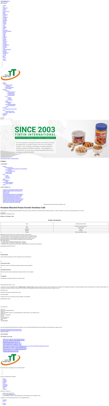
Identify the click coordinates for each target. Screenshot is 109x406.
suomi (4, 38)
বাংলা (4, 28)
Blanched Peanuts (11, 91)
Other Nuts (10, 99)
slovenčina (5, 41)
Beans (9, 103)
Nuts (6, 96)
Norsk (4, 33)
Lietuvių (4, 50)
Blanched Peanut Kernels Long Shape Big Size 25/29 (11, 330)
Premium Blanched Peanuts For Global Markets (17, 168)
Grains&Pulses (8, 102)
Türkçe (4, 8)
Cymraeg (5, 19)
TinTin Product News (10, 111)
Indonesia (5, 36)
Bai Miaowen (5, 52)
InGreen (4, 107)
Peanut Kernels (11, 93)
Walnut (9, 97)
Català (4, 34)
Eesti (4, 48)
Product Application (9, 87)
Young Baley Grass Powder (11, 108)
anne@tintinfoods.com (10, 394)
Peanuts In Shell (11, 94)
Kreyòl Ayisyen (6, 11)
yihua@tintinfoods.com (5, 1)
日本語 (4, 54)
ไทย (4, 25)
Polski (4, 13)
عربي (4, 58)
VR (3, 115)
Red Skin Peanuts (11, 171)
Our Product (8, 86)
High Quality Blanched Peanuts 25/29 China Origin (11, 329)
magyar (4, 57)
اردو (4, 6)
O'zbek (4, 42)
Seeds (7, 100)
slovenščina (5, 17)
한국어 (4, 10)
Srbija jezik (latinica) (7, 31)
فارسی (4, 55)
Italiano (4, 21)
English (4, 5)
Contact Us (5, 113)
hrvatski (4, 32)
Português (5, 20)
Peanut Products (11, 95)
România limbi (6, 44)
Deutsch (4, 60)
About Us (5, 83)
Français (4, 22)
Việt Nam (5, 43)
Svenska (4, 39)
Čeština (4, 27)
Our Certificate (8, 88)
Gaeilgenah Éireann (7, 49)
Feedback (5, 114)
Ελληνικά (5, 47)
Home (4, 82)
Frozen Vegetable (11, 105)
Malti (4, 12)
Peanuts (7, 90)
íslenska (4, 26)
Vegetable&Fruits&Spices (11, 104)
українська (5, 7)
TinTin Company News (10, 112)
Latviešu (4, 18)
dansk (4, 35)
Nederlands (5, 14)
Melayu (4, 40)
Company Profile (9, 85)
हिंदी (4, 56)
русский (5, 46)
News (4, 110)
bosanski (4, 51)
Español (4, 23)
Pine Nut (10, 98)
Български (5, 30)
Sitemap (4, 388)
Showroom (5, 385)
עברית (4, 16)
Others (7, 106)
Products (4, 89)
